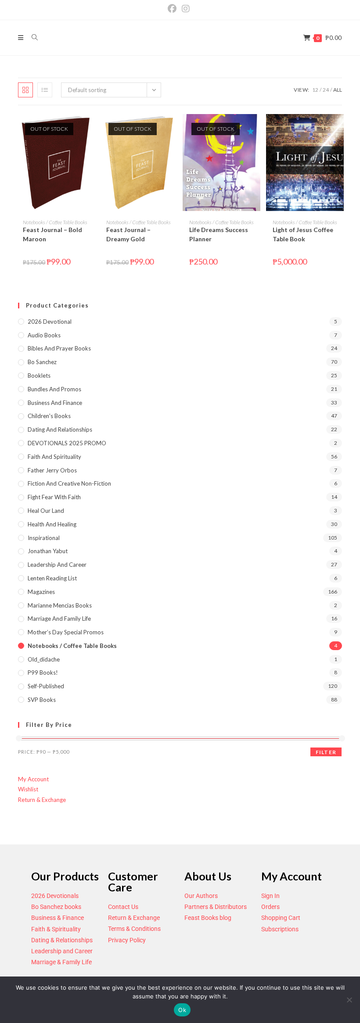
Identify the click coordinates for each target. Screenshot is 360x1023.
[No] (349, 999)
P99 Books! (43, 672)
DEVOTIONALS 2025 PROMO (67, 443)
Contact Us (123, 906)
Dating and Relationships (60, 429)
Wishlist (28, 789)
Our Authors (201, 895)
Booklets (39, 375)
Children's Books (49, 415)
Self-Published (46, 686)
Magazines (41, 591)
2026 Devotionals (55, 895)
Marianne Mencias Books (60, 605)
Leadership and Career (57, 564)
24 (326, 89)
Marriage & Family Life (61, 962)
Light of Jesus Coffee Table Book (303, 234)
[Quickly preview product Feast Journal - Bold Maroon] (89, 129)
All (337, 89)
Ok (182, 1009)
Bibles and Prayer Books (59, 348)
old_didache (44, 659)
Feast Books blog (207, 917)
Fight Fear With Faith (54, 497)
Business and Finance (55, 402)
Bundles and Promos (54, 389)
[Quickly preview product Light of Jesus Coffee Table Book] (339, 129)
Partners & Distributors (215, 906)
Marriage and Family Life (59, 618)
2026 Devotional (50, 321)
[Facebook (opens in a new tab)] (173, 8)
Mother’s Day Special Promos (66, 632)
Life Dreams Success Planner (218, 234)
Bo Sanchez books (56, 906)
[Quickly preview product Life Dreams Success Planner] (256, 129)
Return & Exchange (42, 799)
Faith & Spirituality (56, 929)
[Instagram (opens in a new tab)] (185, 8)
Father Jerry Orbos (52, 470)
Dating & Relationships (62, 940)
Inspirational (44, 537)
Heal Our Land (46, 510)
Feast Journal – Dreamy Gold (128, 234)
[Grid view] (25, 89)
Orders (270, 906)
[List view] (44, 89)
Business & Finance (57, 917)
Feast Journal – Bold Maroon (52, 234)
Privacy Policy (127, 940)
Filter (326, 752)
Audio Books (44, 335)
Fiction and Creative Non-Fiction (69, 483)
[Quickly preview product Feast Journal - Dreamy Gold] (173, 129)
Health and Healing (52, 524)
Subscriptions (280, 929)
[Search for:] (31, 37)
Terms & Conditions (134, 928)
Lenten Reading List (52, 578)
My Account (33, 779)
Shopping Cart (280, 917)
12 (315, 89)
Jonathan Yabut (48, 550)
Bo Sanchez (42, 361)
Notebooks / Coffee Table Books (55, 222)
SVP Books (42, 699)
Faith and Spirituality (54, 456)
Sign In (270, 895)
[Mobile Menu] (21, 37)
